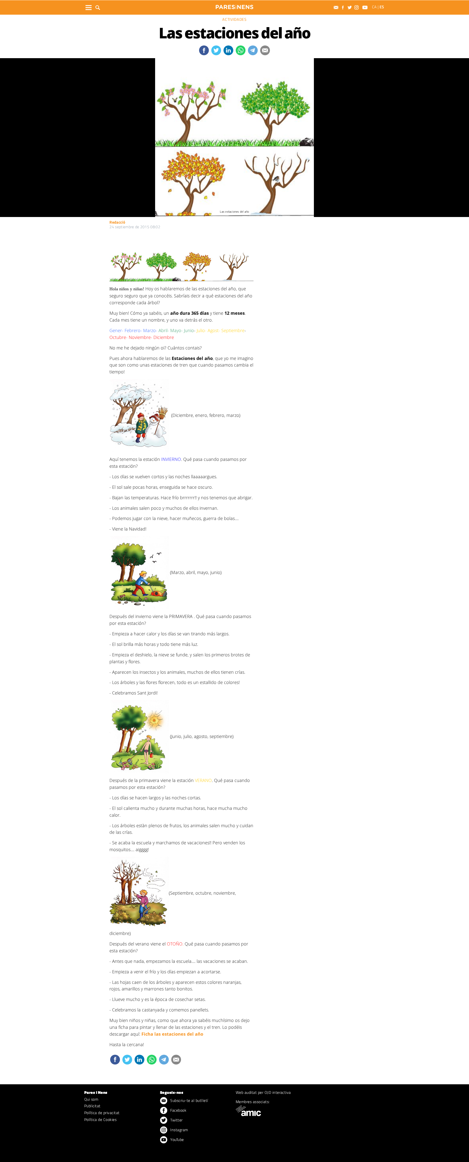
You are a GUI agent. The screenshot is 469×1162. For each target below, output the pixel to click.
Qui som (91, 1099)
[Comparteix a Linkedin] (228, 50)
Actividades (234, 19)
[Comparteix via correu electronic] (265, 50)
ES (382, 7)
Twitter (176, 1120)
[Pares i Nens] (234, 6)
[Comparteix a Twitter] (216, 50)
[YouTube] (365, 7)
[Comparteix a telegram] (253, 50)
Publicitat (92, 1106)
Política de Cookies (100, 1119)
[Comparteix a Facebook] (204, 50)
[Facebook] (343, 7)
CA (374, 7)
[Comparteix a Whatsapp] (240, 50)
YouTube (176, 1139)
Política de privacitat (102, 1113)
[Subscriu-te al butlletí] (337, 7)
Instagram (178, 1130)
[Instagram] (357, 7)
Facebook (177, 1110)
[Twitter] (350, 7)
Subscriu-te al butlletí (188, 1100)
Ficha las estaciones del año (172, 1034)
